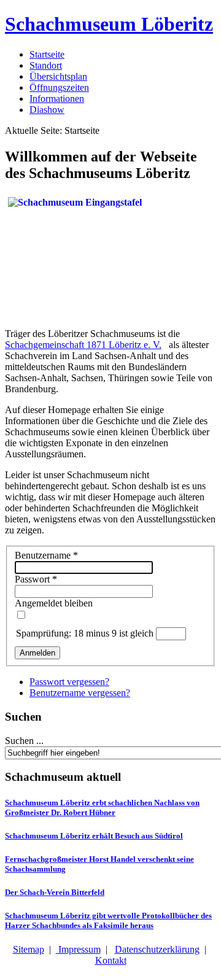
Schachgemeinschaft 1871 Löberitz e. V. (83, 344)
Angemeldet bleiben (54, 603)
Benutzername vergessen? (79, 692)
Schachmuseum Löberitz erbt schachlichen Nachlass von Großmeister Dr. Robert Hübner (102, 807)
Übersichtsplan (58, 76)
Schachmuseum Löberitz (109, 24)
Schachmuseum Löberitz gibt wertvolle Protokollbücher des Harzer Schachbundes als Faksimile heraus (108, 920)
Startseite (46, 54)
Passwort (36, 579)
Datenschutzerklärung (157, 949)
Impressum (78, 949)
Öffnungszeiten (59, 87)
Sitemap (28, 949)
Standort (45, 65)
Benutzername (46, 555)
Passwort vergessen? (69, 681)
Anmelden (37, 652)
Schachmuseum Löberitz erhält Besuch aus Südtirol (94, 835)
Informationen (56, 98)
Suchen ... (24, 740)
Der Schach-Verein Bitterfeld (54, 892)
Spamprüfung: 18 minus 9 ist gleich (86, 633)
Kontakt (110, 960)
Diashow (46, 109)
